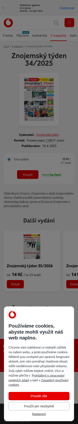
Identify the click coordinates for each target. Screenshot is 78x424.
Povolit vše (39, 396)
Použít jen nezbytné (39, 406)
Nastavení (39, 414)
